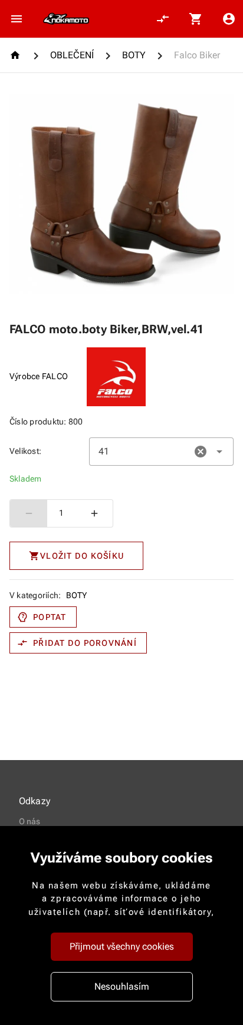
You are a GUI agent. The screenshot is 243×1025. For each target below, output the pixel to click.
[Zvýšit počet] (94, 513)
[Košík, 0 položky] (196, 19)
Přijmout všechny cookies (122, 946)
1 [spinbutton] (61, 513)
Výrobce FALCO (38, 376)
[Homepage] (17, 55)
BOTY (76, 595)
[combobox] (161, 451)
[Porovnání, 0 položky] (163, 19)
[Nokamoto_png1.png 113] (66, 18)
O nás (30, 821)
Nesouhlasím (121, 986)
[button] (200, 452)
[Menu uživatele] (229, 19)
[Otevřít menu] (16, 19)
